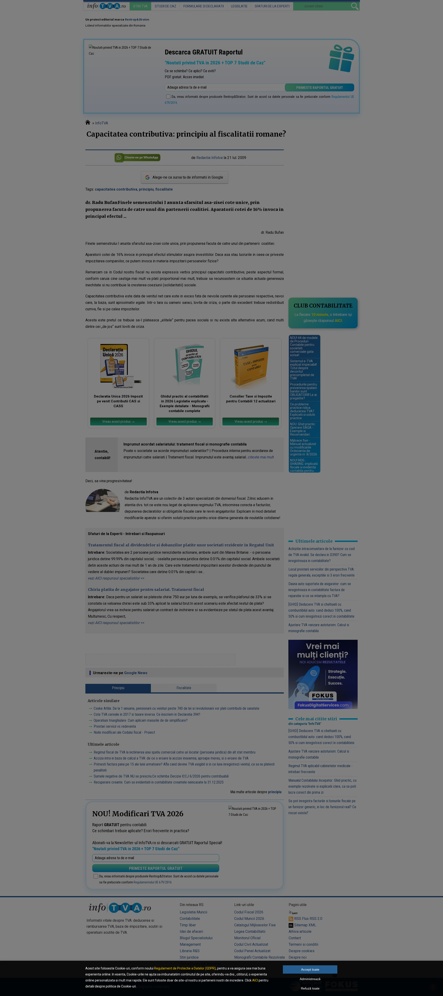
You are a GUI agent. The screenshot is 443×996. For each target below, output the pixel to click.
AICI (255, 980)
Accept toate (310, 969)
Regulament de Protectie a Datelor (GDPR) (185, 968)
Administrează (310, 979)
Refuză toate (310, 988)
